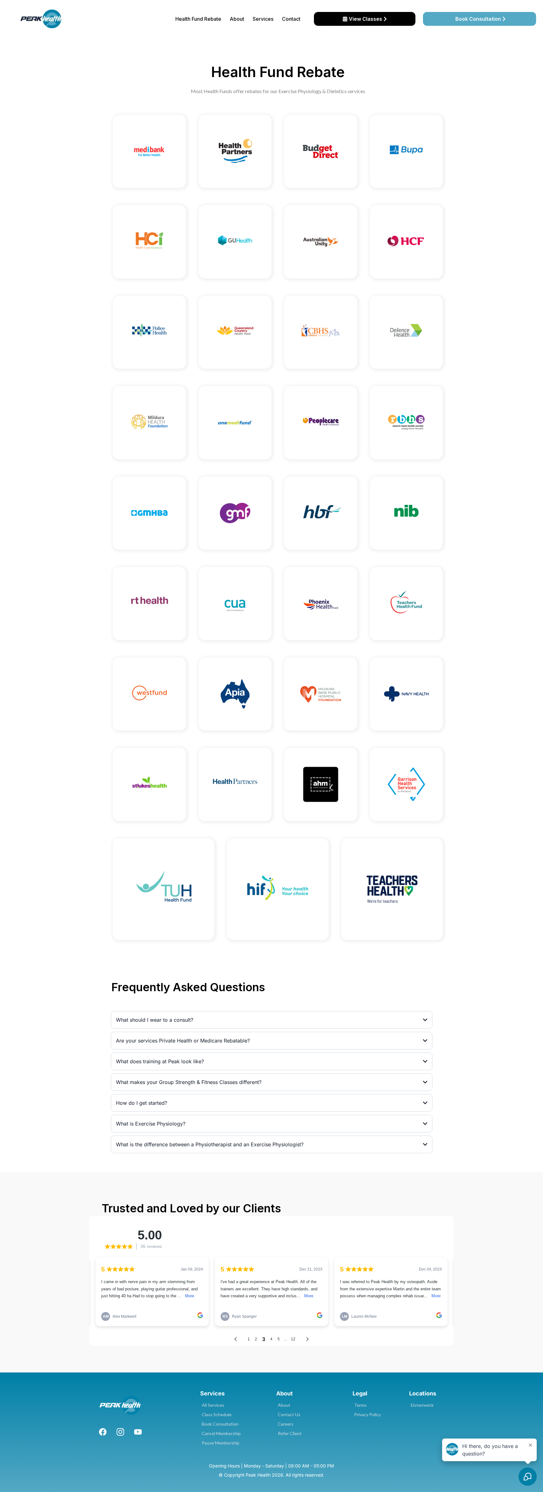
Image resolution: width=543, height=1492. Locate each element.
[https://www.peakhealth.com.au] (120, 1405)
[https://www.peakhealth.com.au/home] (40, 18)
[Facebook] (103, 1432)
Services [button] (263, 19)
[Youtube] (138, 1432)
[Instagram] (120, 1432)
